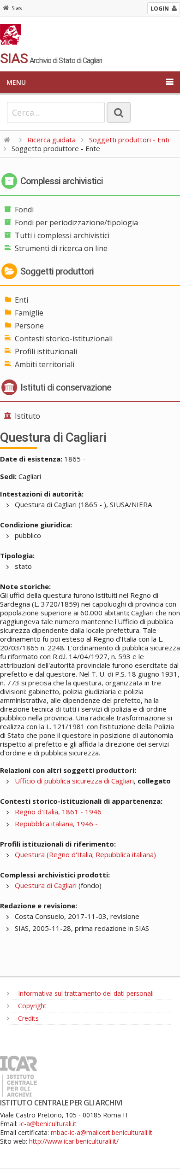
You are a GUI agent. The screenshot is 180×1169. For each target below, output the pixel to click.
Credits (27, 1018)
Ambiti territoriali (44, 364)
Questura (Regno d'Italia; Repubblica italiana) (85, 854)
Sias (17, 8)
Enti (21, 300)
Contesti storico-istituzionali (64, 338)
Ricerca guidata (51, 139)
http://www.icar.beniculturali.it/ (74, 1141)
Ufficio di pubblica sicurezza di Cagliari (74, 780)
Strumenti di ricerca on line (61, 248)
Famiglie (29, 313)
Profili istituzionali (46, 351)
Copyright (31, 1005)
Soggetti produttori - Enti (129, 139)
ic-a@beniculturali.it (48, 1123)
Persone (29, 326)
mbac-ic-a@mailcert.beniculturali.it (101, 1132)
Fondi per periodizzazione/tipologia (76, 222)
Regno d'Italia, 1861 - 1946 (58, 811)
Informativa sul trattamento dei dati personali (85, 993)
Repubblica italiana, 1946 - (56, 823)
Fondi (24, 210)
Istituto (27, 416)
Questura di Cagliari (46, 885)
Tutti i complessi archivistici (62, 235)
